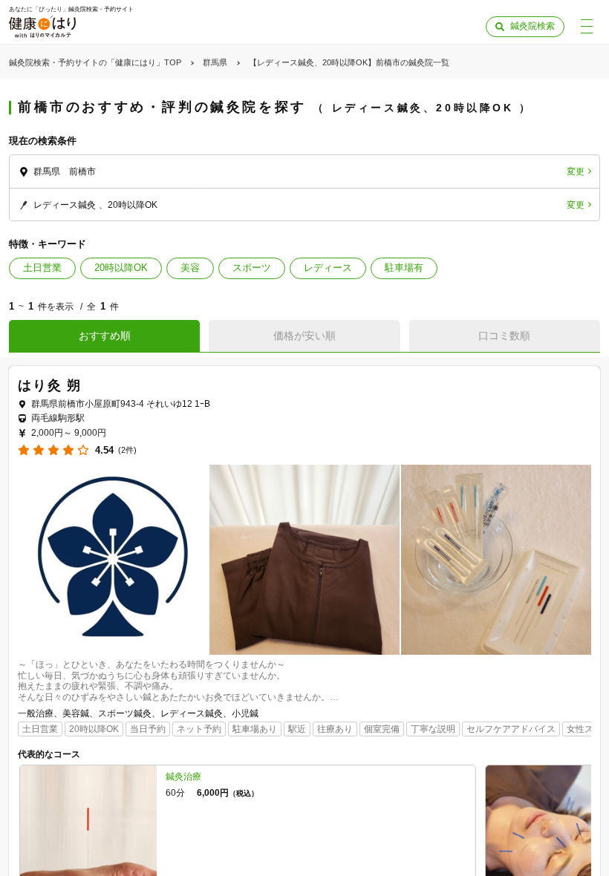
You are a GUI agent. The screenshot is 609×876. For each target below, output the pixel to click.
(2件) (127, 450)
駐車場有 (404, 267)
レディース (328, 267)
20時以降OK (121, 267)
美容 (190, 267)
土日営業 (42, 267)
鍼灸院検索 (532, 26)
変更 (575, 171)
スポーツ (251, 267)
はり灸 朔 (50, 385)
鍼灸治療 (183, 776)
